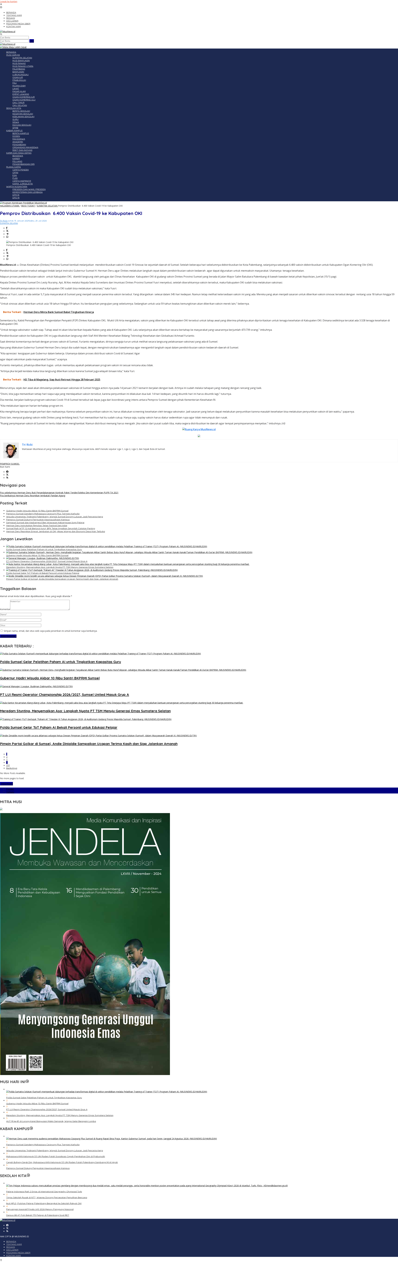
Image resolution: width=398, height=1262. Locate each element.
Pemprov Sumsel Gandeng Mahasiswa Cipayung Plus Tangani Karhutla (42, 513)
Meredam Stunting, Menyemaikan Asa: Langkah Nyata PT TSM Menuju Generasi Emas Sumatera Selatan (59, 567)
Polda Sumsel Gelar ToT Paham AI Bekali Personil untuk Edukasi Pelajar (42, 573)
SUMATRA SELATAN (9, 223)
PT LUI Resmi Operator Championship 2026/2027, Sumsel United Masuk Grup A (46, 561)
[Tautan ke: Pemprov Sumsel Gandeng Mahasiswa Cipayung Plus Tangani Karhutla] (111, 1138)
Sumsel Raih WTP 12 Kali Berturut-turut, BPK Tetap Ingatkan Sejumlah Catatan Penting (50, 528)
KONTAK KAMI (13, 1255)
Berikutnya (11, 768)
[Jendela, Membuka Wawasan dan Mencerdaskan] (85, 1074)
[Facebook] (7, 471)
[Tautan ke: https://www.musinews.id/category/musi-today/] (27, 1081)
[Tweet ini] (7, 231)
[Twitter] (7, 474)
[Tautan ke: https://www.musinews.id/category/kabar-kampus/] (31, 1128)
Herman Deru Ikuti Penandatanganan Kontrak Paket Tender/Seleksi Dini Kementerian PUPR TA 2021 (59, 492)
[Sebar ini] (6, 228)
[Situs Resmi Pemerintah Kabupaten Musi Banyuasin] (13, 47)
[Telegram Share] (7, 234)
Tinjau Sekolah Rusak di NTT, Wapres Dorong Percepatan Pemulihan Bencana (46, 1197)
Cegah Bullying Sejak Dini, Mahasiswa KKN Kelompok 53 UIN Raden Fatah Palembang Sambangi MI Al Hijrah (62, 1162)
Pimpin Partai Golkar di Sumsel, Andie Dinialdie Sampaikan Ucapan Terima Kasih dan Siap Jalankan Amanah (62, 579)
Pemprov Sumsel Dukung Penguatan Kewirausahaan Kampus (38, 519)
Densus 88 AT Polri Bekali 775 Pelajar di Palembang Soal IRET (37, 1215)
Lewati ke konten (8, 1)
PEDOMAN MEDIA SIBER (18, 1252)
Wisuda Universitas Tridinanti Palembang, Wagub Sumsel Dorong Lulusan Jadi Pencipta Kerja (54, 516)
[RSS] (7, 477)
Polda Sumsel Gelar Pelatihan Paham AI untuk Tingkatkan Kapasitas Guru (44, 549)
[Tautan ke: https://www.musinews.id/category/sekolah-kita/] (28, 1175)
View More (6, 783)
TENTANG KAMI (14, 1244)
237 (8, 765)
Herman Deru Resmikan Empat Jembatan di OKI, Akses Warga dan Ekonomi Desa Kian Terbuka (55, 531)
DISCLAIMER (12, 1249)
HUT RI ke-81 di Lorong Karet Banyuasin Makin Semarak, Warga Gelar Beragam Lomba (51, 1121)
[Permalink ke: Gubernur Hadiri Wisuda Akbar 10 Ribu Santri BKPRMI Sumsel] (129, 552)
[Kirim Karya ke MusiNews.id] (199, 429)
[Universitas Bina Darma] (1, 809)
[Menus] (1, 4)
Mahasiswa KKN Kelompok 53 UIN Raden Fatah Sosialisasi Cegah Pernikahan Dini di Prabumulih (55, 1156)
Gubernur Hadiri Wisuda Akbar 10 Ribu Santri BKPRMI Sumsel (37, 510)
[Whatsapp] (7, 237)
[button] (31, 41)
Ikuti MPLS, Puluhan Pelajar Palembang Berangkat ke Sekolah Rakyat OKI (43, 1203)
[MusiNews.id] (7, 31)
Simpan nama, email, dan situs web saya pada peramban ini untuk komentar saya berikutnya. (50, 630)
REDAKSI (10, 1247)
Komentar (5, 609)
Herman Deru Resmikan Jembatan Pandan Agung (32, 495)
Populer (10, 789)
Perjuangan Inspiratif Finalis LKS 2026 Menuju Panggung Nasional (40, 1209)
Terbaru (10, 792)
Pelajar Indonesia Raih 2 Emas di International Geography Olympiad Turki (44, 1191)
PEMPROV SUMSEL (10, 463)
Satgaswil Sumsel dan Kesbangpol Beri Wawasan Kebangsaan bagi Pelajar (45, 522)
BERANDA (11, 1241)
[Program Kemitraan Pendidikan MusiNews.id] (23, 202)
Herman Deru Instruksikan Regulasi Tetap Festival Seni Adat (36, 525)
